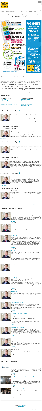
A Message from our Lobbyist (9, 111)
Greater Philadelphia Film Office (7, 101)
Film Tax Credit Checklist (26, 103)
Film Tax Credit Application (26, 104)
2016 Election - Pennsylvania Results (19, 313)
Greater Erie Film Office (5, 103)
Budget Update (14, 213)
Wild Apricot (33, 409)
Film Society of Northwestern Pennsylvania (9, 104)
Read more (4, 123)
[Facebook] (19, 406)
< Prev (32, 107)
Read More (13, 221)
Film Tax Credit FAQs (25, 105)
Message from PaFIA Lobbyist (17, 327)
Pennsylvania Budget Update (17, 302)
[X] (21, 406)
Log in (40, 1)
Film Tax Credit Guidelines (26, 101)
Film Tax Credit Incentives (26, 100)
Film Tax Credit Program (25, 99)
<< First (30, 107)
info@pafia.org (24, 405)
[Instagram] (23, 406)
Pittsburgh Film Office (5, 100)
